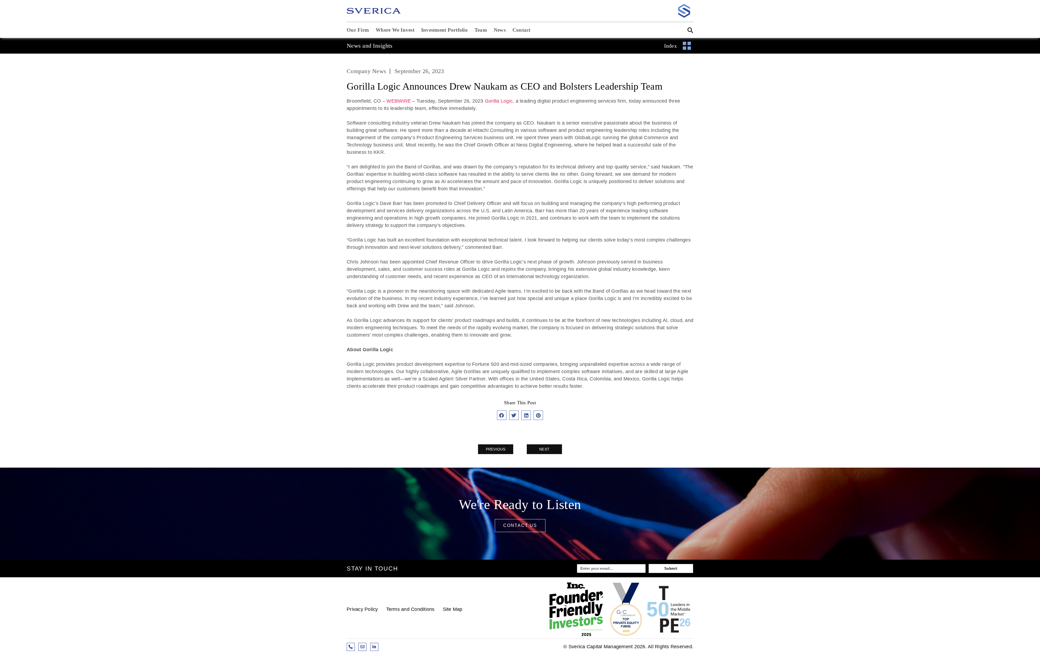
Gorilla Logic (499, 101)
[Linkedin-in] (374, 647)
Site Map (453, 609)
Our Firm (358, 30)
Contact (521, 30)
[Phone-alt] (351, 647)
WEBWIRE (398, 101)
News (500, 30)
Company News (366, 71)
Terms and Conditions (410, 609)
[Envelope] (362, 647)
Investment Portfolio (444, 30)
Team (480, 30)
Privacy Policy (362, 609)
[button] (687, 30)
